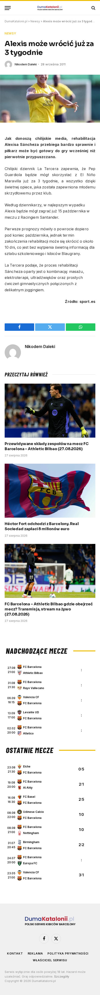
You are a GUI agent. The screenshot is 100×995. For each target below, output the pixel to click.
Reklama (35, 953)
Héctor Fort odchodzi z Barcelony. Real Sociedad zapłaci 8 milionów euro (42, 526)
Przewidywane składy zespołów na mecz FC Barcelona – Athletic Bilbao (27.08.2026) (47, 446)
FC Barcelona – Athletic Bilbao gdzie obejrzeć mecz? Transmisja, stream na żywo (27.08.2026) (49, 609)
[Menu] (8, 8)
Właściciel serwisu (50, 960)
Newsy (35, 21)
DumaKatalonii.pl (16, 21)
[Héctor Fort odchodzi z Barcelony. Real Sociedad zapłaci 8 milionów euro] (50, 491)
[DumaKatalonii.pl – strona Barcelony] (50, 8)
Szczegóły (61, 976)
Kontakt (15, 953)
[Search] (92, 8)
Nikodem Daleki (26, 64)
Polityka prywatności (67, 953)
